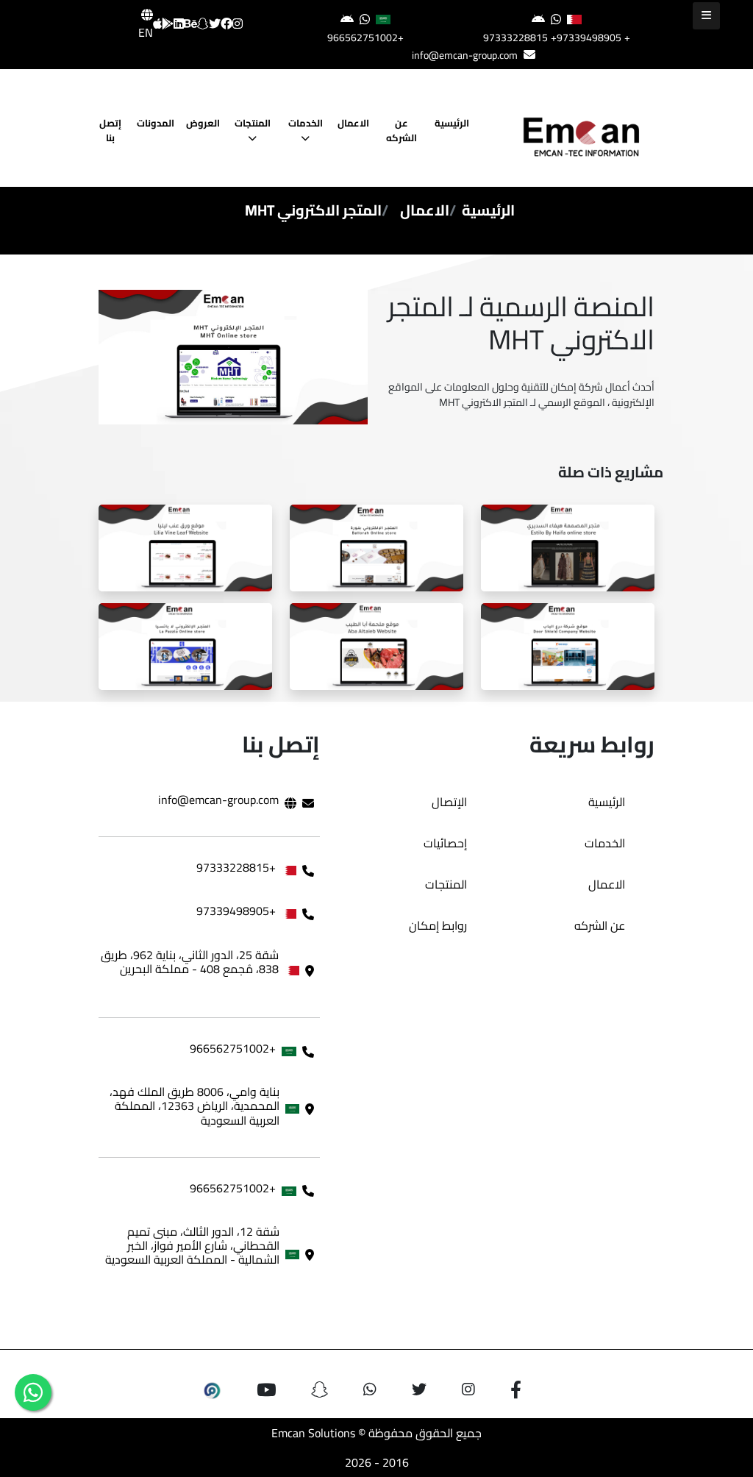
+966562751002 (365, 37)
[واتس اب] (33, 1392)
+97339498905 (586, 37)
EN (145, 32)
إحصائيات (445, 843)
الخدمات (305, 123)
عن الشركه (402, 130)
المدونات (155, 123)
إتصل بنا (110, 130)
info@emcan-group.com (465, 55)
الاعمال (353, 123)
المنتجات (253, 123)
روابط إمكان (438, 925)
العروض (203, 123)
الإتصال (449, 802)
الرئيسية (452, 123)
